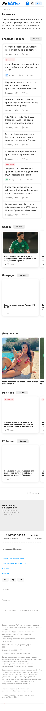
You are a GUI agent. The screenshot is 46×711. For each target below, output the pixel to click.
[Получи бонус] (27, 3)
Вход (39, 3)
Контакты (5, 568)
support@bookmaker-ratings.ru (18, 653)
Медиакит (5, 573)
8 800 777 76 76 (15, 650)
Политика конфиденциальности (14, 563)
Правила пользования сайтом (13, 558)
